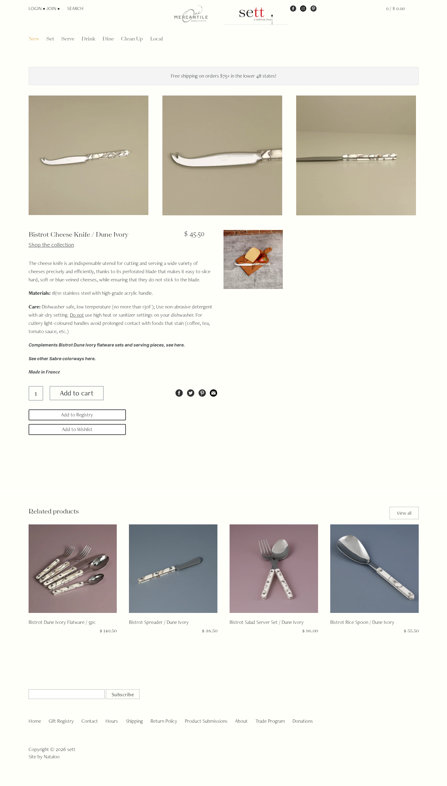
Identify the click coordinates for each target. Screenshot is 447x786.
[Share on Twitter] (190, 392)
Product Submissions (206, 721)
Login (35, 8)
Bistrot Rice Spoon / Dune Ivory (362, 622)
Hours (112, 721)
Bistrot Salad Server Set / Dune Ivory (267, 622)
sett (71, 749)
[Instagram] (303, 8)
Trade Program (270, 721)
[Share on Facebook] (179, 392)
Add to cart (76, 393)
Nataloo (52, 756)
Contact (89, 721)
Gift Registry (61, 721)
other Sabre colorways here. (66, 358)
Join (51, 8)
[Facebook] (293, 8)
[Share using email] (213, 392)
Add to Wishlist (77, 429)
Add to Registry (77, 414)
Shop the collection (51, 245)
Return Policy (164, 721)
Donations (303, 721)
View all (404, 513)
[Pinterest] (313, 8)
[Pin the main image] (202, 392)
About (241, 721)
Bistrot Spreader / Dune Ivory (159, 622)
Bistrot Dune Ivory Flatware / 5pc (62, 622)
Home (35, 721)
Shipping (134, 721)
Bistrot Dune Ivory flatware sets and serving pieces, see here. (122, 344)
